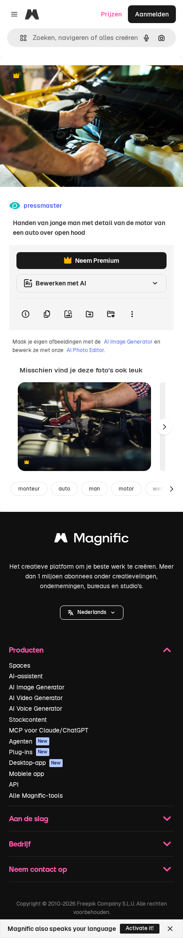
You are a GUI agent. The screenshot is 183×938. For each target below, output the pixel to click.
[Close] (170, 928)
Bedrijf (20, 843)
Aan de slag (28, 818)
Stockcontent (28, 720)
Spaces (19, 665)
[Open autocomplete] (20, 38)
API (14, 784)
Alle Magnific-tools (36, 795)
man (94, 488)
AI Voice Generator (35, 708)
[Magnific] (91, 540)
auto (64, 488)
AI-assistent (26, 676)
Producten (26, 649)
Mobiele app (26, 774)
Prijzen (111, 14)
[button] (91, 613)
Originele (58, 76)
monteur (29, 488)
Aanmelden (152, 14)
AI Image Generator (128, 341)
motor (126, 488)
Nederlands (91, 612)
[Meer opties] (132, 314)
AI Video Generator (36, 698)
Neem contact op (38, 869)
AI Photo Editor (85, 350)
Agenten (28, 741)
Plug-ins (28, 752)
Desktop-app (35, 763)
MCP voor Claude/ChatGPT (48, 730)
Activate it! (140, 928)
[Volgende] (164, 426)
